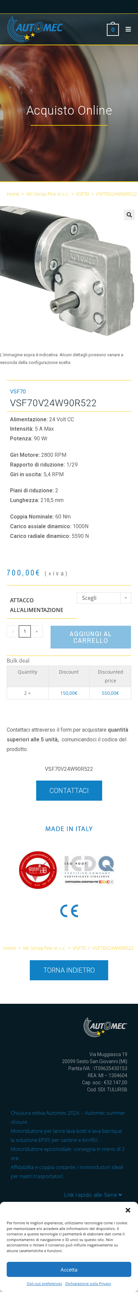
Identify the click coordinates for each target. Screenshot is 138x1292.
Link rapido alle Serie (91, 1195)
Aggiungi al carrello (91, 637)
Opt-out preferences (44, 1283)
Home (13, 194)
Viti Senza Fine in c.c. (47, 194)
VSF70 (82, 194)
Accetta (69, 1269)
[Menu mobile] (126, 29)
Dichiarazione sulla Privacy (88, 1283)
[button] (128, 1210)
